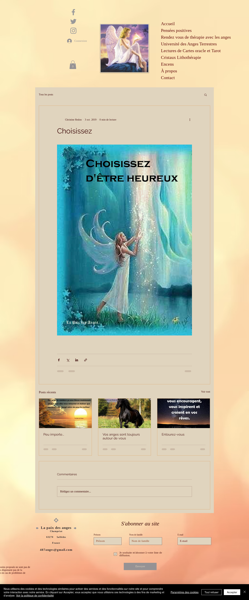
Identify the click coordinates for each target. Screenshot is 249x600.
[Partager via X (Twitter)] (67, 360)
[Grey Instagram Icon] (73, 31)
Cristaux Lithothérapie (181, 57)
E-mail (180, 535)
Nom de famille (136, 535)
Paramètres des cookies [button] (185, 592)
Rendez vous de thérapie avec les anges (195, 37)
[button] (72, 65)
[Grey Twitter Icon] (73, 21)
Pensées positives (176, 30)
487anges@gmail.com (56, 550)
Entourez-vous (173, 434)
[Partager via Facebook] (59, 360)
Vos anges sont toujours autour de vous (121, 436)
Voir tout (205, 391)
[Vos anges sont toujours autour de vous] (124, 413)
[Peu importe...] (65, 413)
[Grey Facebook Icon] (73, 12)
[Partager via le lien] (85, 360)
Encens (167, 64)
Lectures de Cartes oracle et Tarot (191, 50)
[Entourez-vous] (183, 413)
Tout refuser (212, 592)
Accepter (232, 592)
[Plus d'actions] (190, 119)
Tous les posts (46, 94)
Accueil (168, 23)
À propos (169, 71)
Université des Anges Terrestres (189, 44)
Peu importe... (53, 434)
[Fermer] (244, 592)
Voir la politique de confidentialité (35, 595)
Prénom (97, 535)
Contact (168, 77)
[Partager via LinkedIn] (76, 360)
